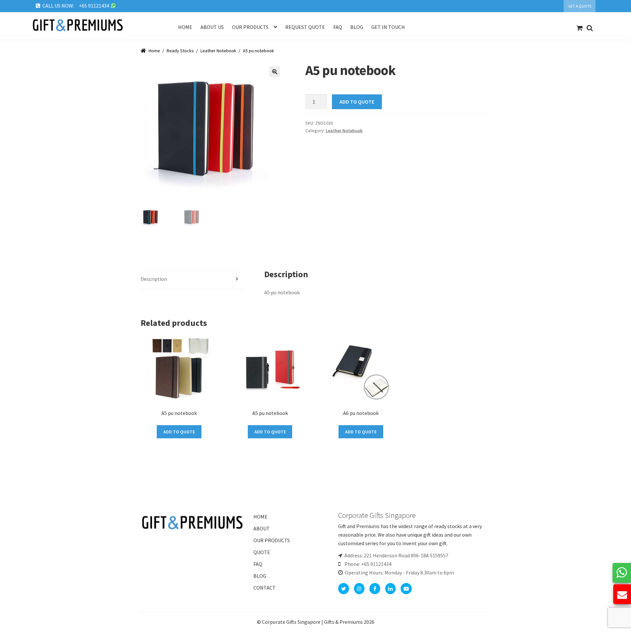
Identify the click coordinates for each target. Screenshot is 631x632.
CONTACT (264, 587)
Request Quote (305, 27)
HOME (260, 516)
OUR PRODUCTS (271, 540)
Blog (356, 27)
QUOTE (261, 552)
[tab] (192, 279)
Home (185, 27)
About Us (212, 27)
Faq (337, 27)
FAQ (257, 564)
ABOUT (261, 528)
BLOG (259, 575)
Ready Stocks (180, 51)
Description (154, 279)
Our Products (250, 27)
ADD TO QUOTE (356, 101)
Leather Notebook (218, 51)
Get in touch (388, 27)
